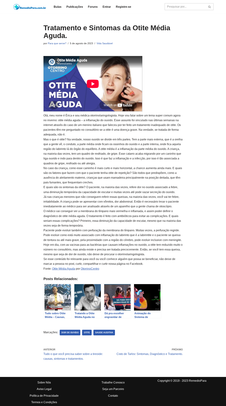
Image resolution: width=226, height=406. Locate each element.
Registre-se (123, 6)
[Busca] (210, 6)
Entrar (107, 6)
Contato (113, 395)
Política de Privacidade (44, 395)
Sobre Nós (44, 382)
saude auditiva (104, 332)
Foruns (93, 6)
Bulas (57, 6)
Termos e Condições (44, 402)
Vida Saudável (105, 43)
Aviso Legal (44, 389)
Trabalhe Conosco (113, 382)
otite (87, 332)
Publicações (74, 6)
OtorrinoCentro (90, 268)
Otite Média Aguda (63, 268)
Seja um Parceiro (113, 389)
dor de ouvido (70, 332)
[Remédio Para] (30, 6)
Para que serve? (57, 43)
